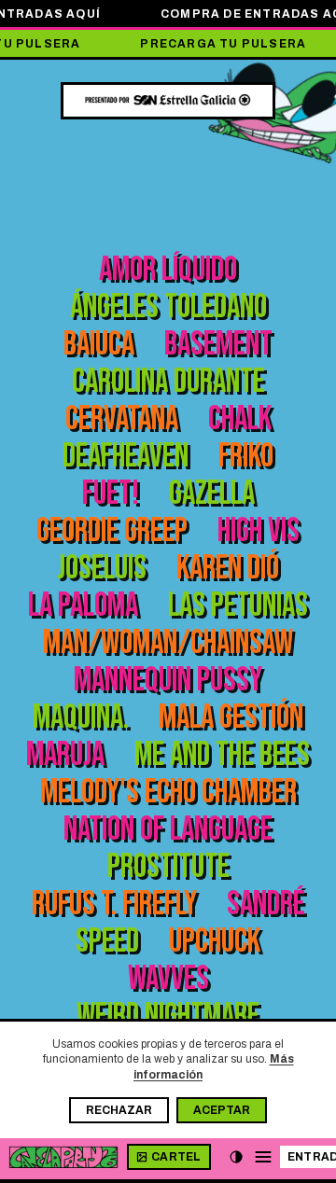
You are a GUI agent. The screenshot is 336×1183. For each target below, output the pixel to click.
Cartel (176, 1156)
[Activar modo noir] (236, 1157)
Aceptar (221, 1110)
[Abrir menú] (263, 1157)
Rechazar (119, 1110)
